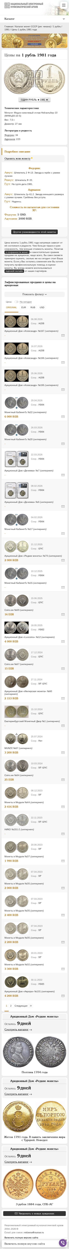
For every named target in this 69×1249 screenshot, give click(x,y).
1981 (7, 29)
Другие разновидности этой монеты (34, 232)
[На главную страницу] (23, 5)
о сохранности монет (17, 252)
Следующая (21, 1005)
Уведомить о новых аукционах (36, 1213)
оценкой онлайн (14, 271)
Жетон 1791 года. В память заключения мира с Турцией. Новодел (34, 1138)
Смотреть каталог (16, 1029)
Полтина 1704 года (34, 1072)
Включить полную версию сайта (21, 1237)
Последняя (31, 1005)
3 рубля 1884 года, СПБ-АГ (34, 1204)
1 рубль (57, 26)
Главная (8, 26)
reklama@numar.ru (34, 1232)
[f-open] (63, 1243)
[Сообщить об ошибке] (63, 335)
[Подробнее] (16, 321)
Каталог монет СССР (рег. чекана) (33, 26)
